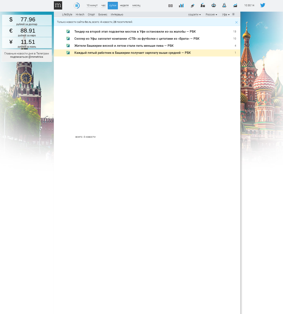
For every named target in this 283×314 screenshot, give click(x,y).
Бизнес (102, 14)
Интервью (117, 14)
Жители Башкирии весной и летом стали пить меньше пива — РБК (124, 46)
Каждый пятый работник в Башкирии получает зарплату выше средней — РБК (132, 53)
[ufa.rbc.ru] (68, 32)
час (103, 5)
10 (234, 38)
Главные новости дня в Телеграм (26, 55)
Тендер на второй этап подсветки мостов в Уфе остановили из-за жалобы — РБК (135, 31)
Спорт (91, 14)
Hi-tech (80, 14)
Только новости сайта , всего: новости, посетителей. (95, 21)
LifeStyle (67, 14)
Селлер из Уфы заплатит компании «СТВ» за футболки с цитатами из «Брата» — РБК (137, 38)
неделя (124, 5)
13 (234, 31)
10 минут (92, 5)
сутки (112, 5)
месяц (136, 5)
